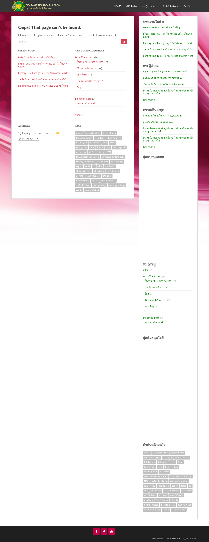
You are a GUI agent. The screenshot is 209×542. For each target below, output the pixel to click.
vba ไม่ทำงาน (113, 171)
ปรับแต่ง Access (108, 180)
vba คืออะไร (110, 166)
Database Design (84, 138)
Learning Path (119, 147)
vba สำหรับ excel (83, 171)
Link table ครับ (150, 99)
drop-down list (114, 138)
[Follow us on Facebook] (96, 531)
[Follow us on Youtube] (111, 531)
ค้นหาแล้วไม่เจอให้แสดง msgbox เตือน (162, 77)
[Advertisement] (167, 210)
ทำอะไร (95, 180)
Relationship (117, 161)
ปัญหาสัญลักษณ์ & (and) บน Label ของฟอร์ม (165, 71)
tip (94, 166)
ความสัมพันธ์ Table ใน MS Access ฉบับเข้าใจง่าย (43, 85)
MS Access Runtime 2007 (100, 152)
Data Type (99, 138)
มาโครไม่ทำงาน (83, 185)
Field (112, 142)
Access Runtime (92, 133)
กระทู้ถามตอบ (149, 6)
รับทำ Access (157, 538)
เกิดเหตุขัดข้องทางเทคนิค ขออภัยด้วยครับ (163, 84)
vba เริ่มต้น (99, 171)
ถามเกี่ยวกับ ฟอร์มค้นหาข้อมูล (158, 121)
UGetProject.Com (172, 538)
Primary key (102, 161)
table (87, 166)
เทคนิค (79, 190)
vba (100, 166)
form (92, 147)
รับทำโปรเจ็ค (169, 6)
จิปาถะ (78, 114)
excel (105, 142)
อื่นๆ (79, 87)
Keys (108, 147)
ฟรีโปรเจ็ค (131, 6)
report (79, 166)
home (100, 147)
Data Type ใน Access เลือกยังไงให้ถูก (37, 57)
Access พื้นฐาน (109, 133)
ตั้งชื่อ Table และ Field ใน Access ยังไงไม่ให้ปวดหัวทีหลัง (42, 65)
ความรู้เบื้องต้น (93, 175)
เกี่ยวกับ (187, 6)
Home (117, 6)
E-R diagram (81, 142)
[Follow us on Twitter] (104, 531)
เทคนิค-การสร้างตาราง (88, 80)
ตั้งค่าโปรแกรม (82, 180)
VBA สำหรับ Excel (86, 103)
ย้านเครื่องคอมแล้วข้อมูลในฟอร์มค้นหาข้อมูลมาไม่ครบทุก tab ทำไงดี (168, 92)
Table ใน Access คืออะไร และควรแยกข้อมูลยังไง (43, 79)
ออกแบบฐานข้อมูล (117, 185)
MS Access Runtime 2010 (87, 157)
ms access (81, 152)
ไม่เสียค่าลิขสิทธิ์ (92, 190)
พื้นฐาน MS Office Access (90, 61)
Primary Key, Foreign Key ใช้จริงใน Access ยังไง (43, 72)
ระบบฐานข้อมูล (99, 185)
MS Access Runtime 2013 (113, 157)
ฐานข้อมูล (107, 175)
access (79, 133)
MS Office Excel (83, 98)
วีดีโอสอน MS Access (88, 68)
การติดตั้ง (80, 175)
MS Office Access (84, 57)
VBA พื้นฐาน (83, 74)
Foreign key (81, 147)
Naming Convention (85, 161)
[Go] (124, 41)
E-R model (95, 142)
